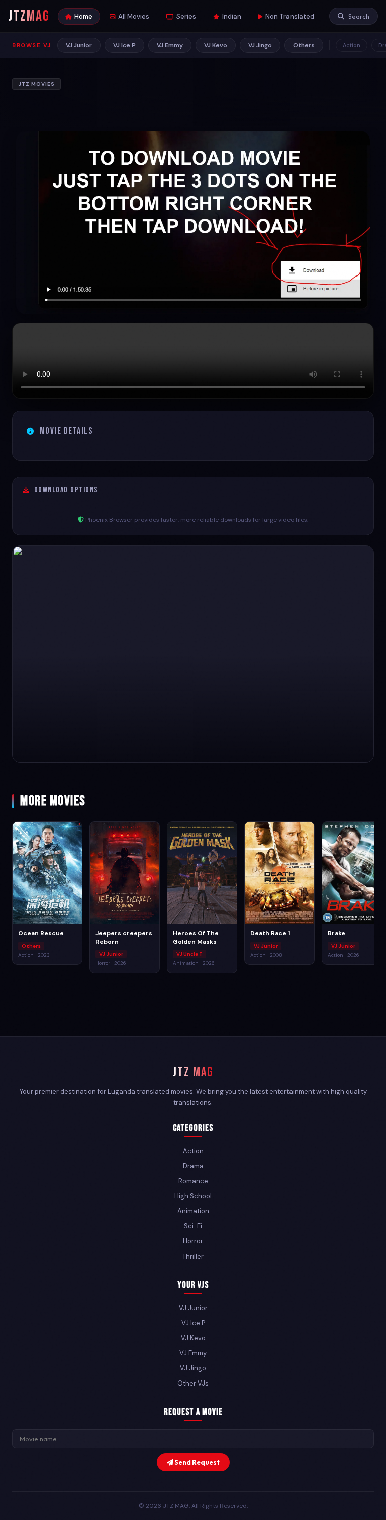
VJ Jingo (260, 45)
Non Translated (289, 16)
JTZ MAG (193, 1072)
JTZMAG (29, 16)
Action (351, 45)
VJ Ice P (124, 45)
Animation (193, 1211)
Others (304, 45)
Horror (193, 1241)
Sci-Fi (193, 1226)
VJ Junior (79, 45)
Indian (231, 16)
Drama (193, 1166)
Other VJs (193, 1383)
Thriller (193, 1256)
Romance (193, 1181)
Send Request (196, 1462)
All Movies (133, 16)
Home (83, 16)
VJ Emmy (170, 45)
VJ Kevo (215, 45)
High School (193, 1196)
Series (186, 16)
